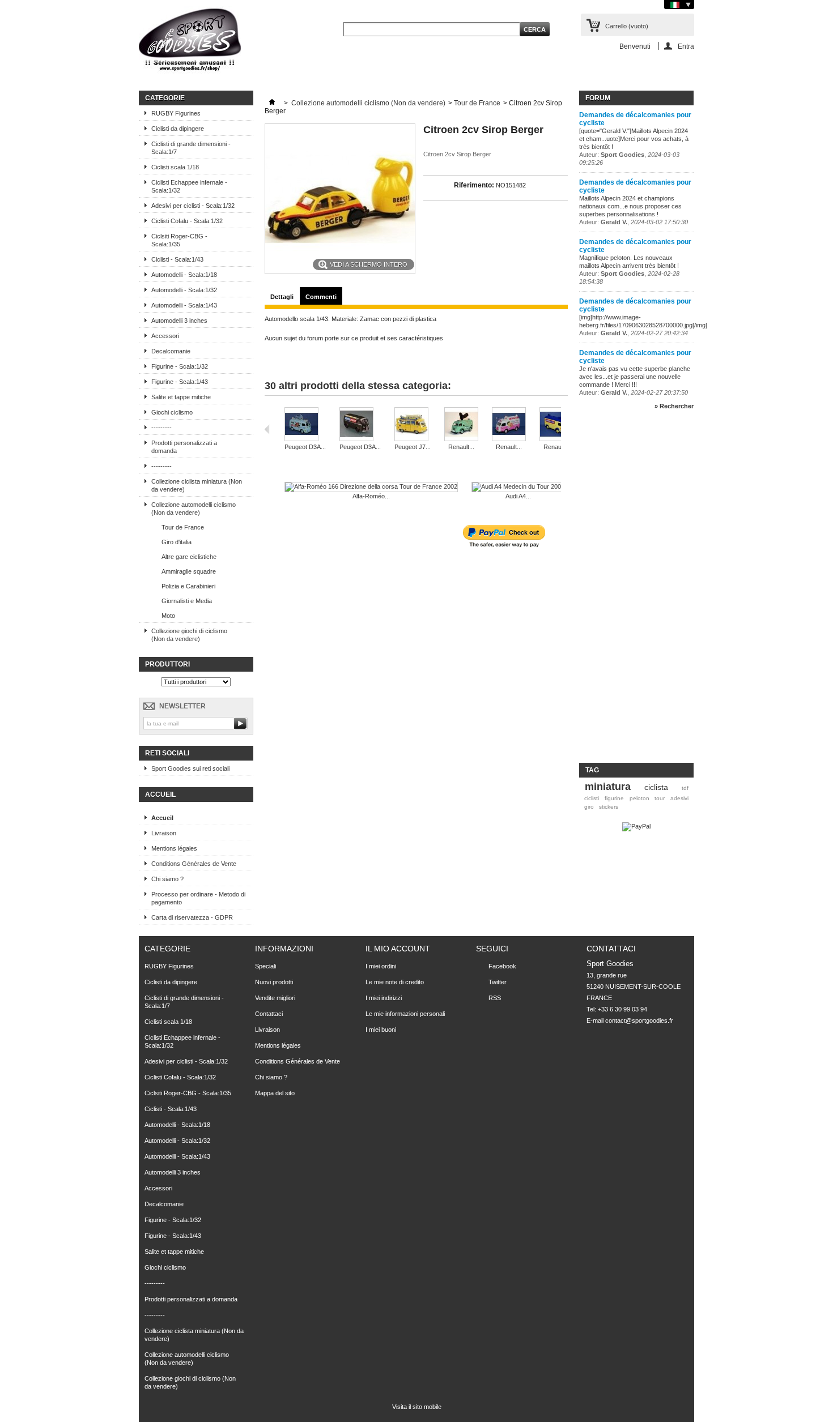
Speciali (265, 966)
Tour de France (183, 527)
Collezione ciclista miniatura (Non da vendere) (196, 485)
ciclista (656, 787)
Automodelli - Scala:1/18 (184, 274)
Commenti (321, 296)
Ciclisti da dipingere (177, 128)
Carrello (626, 26)
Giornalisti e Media (187, 600)
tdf (685, 788)
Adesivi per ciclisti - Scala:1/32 (193, 205)
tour (659, 798)
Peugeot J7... (412, 446)
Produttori (167, 664)
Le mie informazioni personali (405, 1013)
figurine (614, 798)
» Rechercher (674, 406)
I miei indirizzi (384, 997)
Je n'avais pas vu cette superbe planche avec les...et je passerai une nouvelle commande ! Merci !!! (634, 376)
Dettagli (282, 296)
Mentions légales (174, 848)
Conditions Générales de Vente (193, 863)
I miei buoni (381, 1029)
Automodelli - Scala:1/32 (184, 290)
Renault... (461, 446)
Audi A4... (518, 496)
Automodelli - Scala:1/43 (184, 305)
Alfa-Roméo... (371, 496)
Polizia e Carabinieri (188, 586)
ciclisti (591, 798)
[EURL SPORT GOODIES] (190, 42)
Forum (597, 98)
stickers (608, 807)
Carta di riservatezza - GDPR (192, 917)
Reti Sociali (167, 753)
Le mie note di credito (395, 982)
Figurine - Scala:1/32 (179, 366)
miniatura (608, 786)
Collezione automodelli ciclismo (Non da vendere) (193, 508)
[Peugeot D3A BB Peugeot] (305, 425)
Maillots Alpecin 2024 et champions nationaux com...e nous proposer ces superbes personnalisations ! (630, 206)
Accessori (165, 335)
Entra (686, 46)
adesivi (679, 798)
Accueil (160, 794)
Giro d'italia (177, 542)
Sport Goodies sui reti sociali (190, 768)
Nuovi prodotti (274, 982)
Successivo (563, 429)
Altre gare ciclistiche (189, 556)
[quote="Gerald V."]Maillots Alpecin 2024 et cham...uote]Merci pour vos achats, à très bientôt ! (633, 138)
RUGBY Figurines (176, 113)
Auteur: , (633, 222)
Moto (168, 615)
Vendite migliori (275, 997)
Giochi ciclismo (172, 412)
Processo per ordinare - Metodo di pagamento (198, 898)
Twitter (497, 982)
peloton (639, 798)
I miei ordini (381, 966)
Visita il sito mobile (416, 1406)
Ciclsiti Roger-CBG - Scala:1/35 (179, 240)
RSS (494, 997)
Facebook (502, 966)
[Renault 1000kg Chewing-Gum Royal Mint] (509, 425)
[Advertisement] (624, 591)
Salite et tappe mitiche (181, 397)
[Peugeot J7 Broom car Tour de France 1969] (412, 425)
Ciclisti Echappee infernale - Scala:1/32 (189, 186)
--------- (161, 427)
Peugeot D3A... (305, 446)
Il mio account (398, 948)
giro (589, 807)
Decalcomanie (170, 351)
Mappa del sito (275, 1093)
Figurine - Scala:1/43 (179, 381)
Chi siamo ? (167, 879)
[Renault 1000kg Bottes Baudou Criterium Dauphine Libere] (461, 425)
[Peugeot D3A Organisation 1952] (360, 425)
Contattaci (269, 1013)
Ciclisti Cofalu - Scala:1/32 (187, 220)
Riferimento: (474, 185)
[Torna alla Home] (272, 103)
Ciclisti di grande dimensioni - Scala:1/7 (191, 147)
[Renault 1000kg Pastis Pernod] (556, 425)
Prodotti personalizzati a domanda (184, 446)
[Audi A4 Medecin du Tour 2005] (518, 487)
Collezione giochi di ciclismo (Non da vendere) (189, 634)
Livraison (163, 833)
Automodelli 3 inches (179, 320)
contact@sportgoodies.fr (639, 1020)
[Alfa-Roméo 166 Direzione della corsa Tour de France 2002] (371, 487)
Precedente (267, 429)
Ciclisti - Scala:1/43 (177, 259)
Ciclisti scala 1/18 (175, 167)
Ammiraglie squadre (189, 571)
